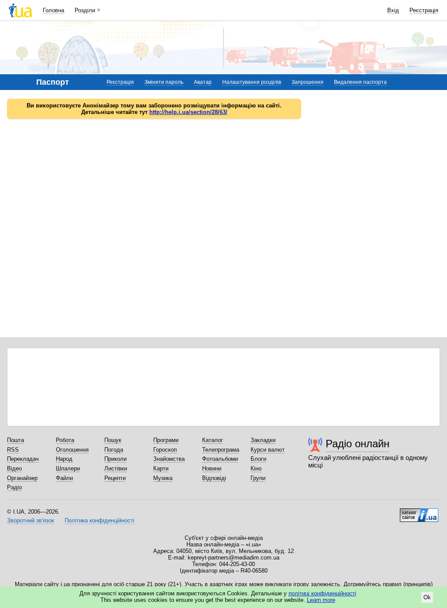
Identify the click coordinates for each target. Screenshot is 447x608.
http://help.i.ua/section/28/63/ (188, 112)
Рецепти (115, 478)
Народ (64, 459)
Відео (14, 468)
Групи (258, 478)
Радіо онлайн (357, 443)
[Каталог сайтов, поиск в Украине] (419, 511)
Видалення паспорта (360, 82)
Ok (427, 597)
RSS (13, 449)
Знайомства (169, 459)
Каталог (212, 440)
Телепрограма (220, 449)
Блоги (258, 459)
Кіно (256, 468)
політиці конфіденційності (322, 593)
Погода (113, 449)
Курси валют (268, 449)
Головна (53, 10)
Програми (166, 440)
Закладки (263, 440)
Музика (162, 478)
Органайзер (22, 478)
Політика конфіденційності (99, 520)
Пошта (15, 440)
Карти (160, 468)
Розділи (85, 10)
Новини (211, 468)
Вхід (393, 10)
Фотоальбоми (220, 459)
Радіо (14, 487)
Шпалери (68, 468)
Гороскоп (165, 449)
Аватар (203, 82)
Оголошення (72, 449)
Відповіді (214, 478)
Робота (65, 440)
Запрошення (307, 82)
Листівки (115, 468)
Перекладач (23, 459)
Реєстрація (423, 10)
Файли (64, 478)
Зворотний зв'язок (30, 520)
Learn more (321, 600)
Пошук (112, 440)
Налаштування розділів (251, 82)
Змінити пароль (163, 82)
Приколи (115, 459)
